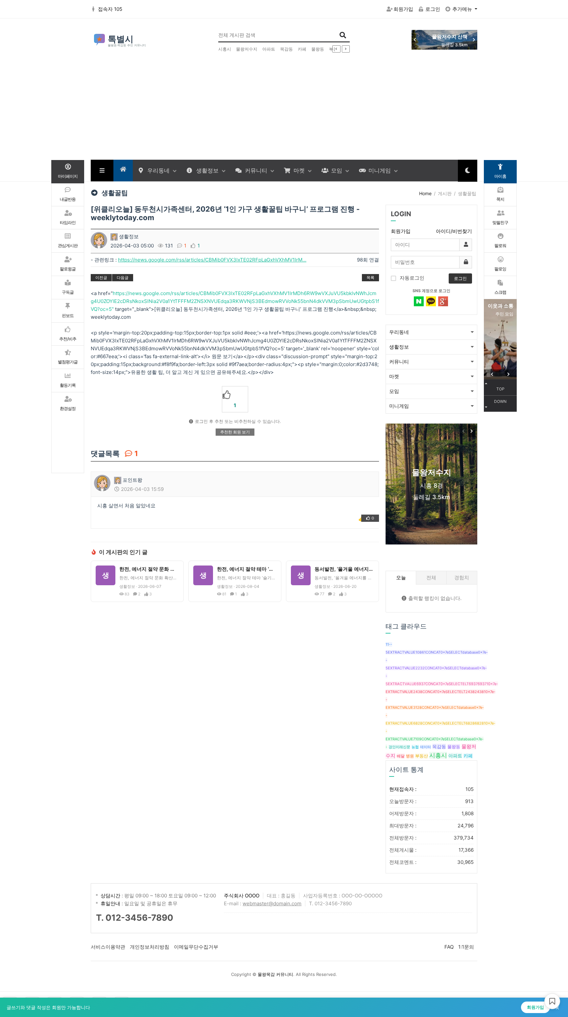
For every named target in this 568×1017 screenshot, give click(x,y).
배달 (401, 755)
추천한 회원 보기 (235, 431)
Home (425, 193)
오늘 (401, 577)
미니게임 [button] (399, 406)
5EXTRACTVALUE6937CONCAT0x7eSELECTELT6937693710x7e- (442, 684)
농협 (415, 747)
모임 (336, 170)
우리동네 (158, 170)
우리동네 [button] (399, 332)
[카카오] (431, 301)
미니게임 (379, 170)
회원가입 (403, 9)
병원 (410, 756)
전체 (431, 577)
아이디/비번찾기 (454, 231)
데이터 (425, 747)
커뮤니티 (256, 170)
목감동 (286, 49)
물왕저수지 (246, 49)
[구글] (443, 301)
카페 (302, 49)
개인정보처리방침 (149, 947)
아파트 (268, 49)
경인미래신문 (399, 747)
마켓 (299, 170)
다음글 (123, 277)
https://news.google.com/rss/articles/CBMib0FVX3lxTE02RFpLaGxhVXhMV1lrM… (212, 260)
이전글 (101, 277)
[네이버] (419, 301)
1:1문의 (466, 947)
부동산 (421, 755)
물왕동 (317, 49)
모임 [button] (394, 391)
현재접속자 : (431, 789)
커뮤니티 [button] (399, 361)
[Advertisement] (284, 110)
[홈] (123, 169)
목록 (370, 277)
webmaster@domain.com (272, 903)
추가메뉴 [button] (462, 9)
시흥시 (224, 49)
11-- (389, 644)
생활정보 (207, 170)
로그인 (432, 9)
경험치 (461, 577)
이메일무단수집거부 (196, 947)
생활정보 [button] (399, 347)
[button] (474, 40)
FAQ (449, 947)
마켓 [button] (394, 376)
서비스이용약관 (108, 947)
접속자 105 (110, 9)
